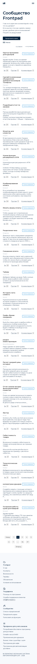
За (4, 70)
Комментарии (26, 70)
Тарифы (6, 577)
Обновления (8, 580)
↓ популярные (29, 46)
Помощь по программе (12, 594)
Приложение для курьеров (13, 637)
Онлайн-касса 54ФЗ (10, 634)
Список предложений (11, 611)
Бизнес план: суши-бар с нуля (14, 640)
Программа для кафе (11, 643)
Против (14, 70)
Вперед (18, 547)
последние (19, 46)
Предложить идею (11, 38)
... (11, 67)
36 (22, 542)
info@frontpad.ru (9, 600)
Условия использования (12, 582)
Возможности (8, 574)
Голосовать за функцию (12, 617)
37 (27, 542)
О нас (5, 568)
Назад (8, 537)
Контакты (6, 571)
